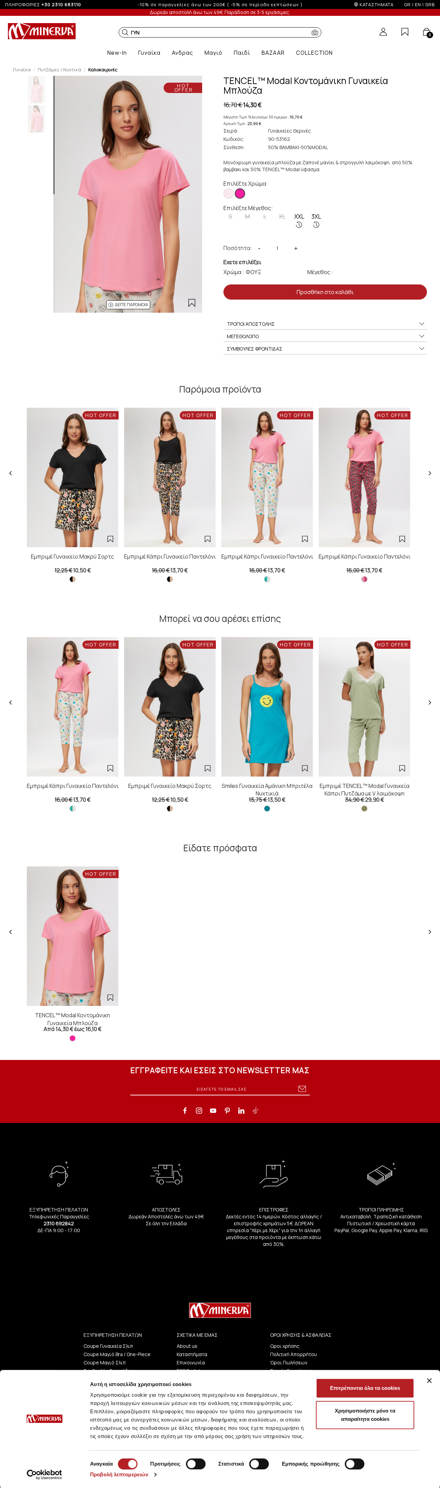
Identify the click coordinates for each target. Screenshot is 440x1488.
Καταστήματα (192, 1354)
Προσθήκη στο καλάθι (325, 292)
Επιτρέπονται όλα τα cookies (365, 1388)
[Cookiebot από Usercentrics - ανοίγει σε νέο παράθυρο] (44, 1474)
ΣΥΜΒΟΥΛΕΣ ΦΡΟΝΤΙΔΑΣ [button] (254, 348)
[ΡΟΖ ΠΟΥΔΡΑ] (228, 193)
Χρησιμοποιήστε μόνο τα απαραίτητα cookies (365, 1415)
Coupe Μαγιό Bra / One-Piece (117, 1354)
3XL (316, 216)
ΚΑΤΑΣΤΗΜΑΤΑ (377, 4)
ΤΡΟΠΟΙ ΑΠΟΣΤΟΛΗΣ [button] (251, 324)
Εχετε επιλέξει (242, 262)
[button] (125, 32)
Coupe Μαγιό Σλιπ (105, 1362)
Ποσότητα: (237, 248)
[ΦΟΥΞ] (240, 193)
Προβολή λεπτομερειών (119, 1474)
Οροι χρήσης (284, 1346)
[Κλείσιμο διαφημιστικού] (429, 1380)
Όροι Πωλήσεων (288, 1362)
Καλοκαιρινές (103, 69)
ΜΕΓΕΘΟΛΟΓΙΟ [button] (243, 336)
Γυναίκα (22, 69)
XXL (299, 216)
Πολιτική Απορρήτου (293, 1354)
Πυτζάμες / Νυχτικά (59, 69)
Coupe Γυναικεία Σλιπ (108, 1346)
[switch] (196, 1463)
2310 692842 (59, 1223)
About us (187, 1346)
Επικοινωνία (191, 1362)
